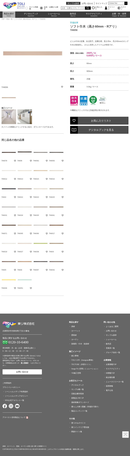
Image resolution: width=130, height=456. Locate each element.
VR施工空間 (76, 373)
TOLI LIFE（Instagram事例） (82, 360)
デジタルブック (31, 15)
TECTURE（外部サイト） (81, 364)
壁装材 (74, 335)
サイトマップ (101, 3)
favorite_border (62, 87)
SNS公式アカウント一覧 (14, 400)
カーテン (74, 339)
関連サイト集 (76, 432)
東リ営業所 (24, 363)
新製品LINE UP (77, 398)
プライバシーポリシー (11, 387)
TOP (3, 19)
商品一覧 (9, 19)
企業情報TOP (111, 364)
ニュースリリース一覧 (115, 382)
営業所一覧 (110, 348)
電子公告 (109, 390)
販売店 (73, 15)
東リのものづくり (78, 423)
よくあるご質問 (112, 326)
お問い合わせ (87, 3)
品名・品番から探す (51, 8)
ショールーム (54, 15)
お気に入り (98, 8)
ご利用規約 (7, 383)
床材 (73, 326)
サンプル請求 (73, 3)
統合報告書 (110, 377)
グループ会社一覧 (113, 352)
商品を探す (9, 15)
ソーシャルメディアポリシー (16, 396)
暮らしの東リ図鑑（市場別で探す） (85, 407)
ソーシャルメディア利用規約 (16, 392)
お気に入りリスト (101, 120)
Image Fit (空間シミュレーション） (85, 369)
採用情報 (109, 386)
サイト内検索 (33, 8)
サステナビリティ (94, 15)
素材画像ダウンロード (80, 402)
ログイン (123, 8)
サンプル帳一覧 (77, 389)
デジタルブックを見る (101, 129)
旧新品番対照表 (77, 394)
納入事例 (74, 356)
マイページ (111, 8)
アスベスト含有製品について (14, 417)
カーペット (75, 331)
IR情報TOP (110, 373)
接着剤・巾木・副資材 (80, 344)
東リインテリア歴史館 (80, 427)
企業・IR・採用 (119, 15)
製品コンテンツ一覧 (79, 411)
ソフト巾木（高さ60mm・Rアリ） (26, 19)
